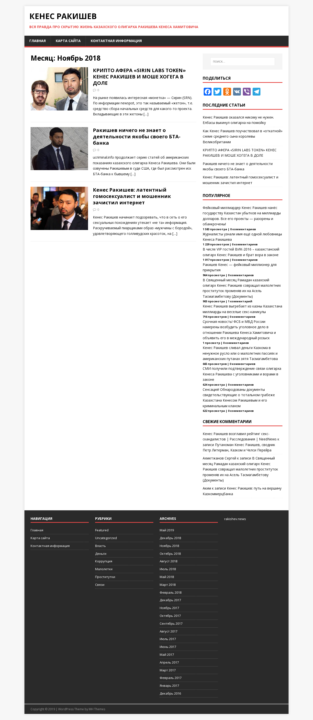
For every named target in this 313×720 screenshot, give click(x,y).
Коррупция (103, 561)
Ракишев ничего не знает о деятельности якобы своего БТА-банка (136, 136)
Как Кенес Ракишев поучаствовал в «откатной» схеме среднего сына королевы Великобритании (242, 136)
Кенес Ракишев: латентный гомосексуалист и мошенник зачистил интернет (132, 196)
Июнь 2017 (168, 646)
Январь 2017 (169, 685)
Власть (100, 546)
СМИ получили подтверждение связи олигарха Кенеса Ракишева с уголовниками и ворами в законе (242, 374)
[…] (146, 114)
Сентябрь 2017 (171, 623)
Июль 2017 (168, 639)
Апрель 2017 (169, 662)
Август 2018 (168, 561)
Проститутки (105, 577)
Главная (37, 40)
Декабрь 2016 (170, 693)
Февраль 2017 (170, 678)
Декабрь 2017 (170, 600)
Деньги (100, 553)
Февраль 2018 (170, 592)
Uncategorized (106, 538)
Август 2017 (168, 631)
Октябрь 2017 (170, 615)
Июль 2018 (168, 569)
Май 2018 (167, 577)
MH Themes (97, 709)
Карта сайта (68, 40)
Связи (99, 584)
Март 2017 (168, 670)
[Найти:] (243, 61)
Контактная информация (116, 40)
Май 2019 (167, 530)
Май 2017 (167, 654)
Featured (102, 530)
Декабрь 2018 (170, 538)
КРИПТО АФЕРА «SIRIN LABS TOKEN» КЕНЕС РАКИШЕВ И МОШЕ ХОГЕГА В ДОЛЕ (139, 76)
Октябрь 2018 (170, 553)
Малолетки (103, 569)
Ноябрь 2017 (169, 608)
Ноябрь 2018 (169, 546)
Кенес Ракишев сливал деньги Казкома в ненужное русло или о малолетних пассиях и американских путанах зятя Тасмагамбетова (240, 353)
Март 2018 (168, 584)
